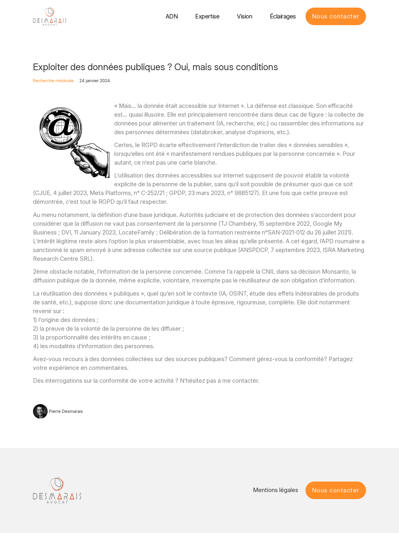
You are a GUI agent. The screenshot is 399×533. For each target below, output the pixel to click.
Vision (244, 16)
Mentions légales (275, 490)
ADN (172, 16)
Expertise (207, 16)
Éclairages (283, 16)
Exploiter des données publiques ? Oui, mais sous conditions (155, 67)
